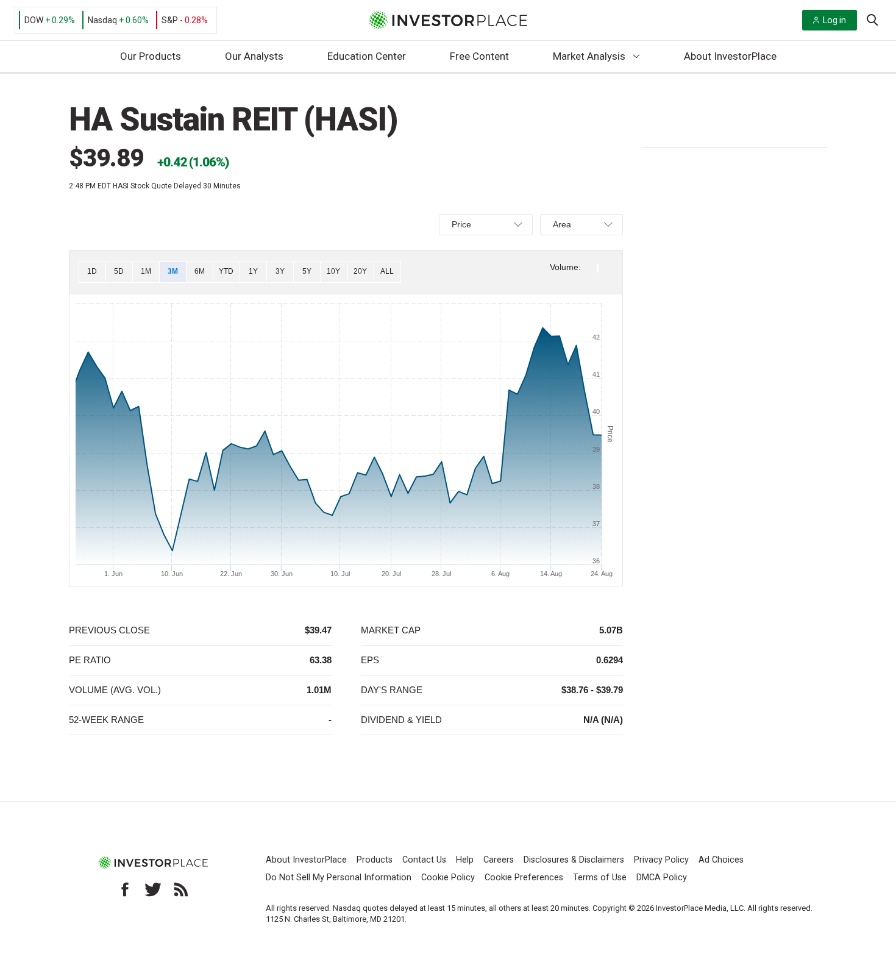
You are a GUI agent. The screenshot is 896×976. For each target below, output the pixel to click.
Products (375, 860)
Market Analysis (589, 56)
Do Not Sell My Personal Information (338, 877)
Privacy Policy (661, 860)
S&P (170, 20)
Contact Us (424, 860)
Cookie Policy (448, 877)
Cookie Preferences (524, 877)
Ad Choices (721, 860)
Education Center (366, 56)
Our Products (150, 56)
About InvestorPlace (730, 56)
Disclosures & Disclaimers (574, 860)
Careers (498, 860)
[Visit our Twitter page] (153, 889)
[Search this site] (872, 19)
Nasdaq (102, 20)
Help (465, 860)
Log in (834, 20)
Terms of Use (600, 877)
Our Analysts (254, 56)
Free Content (479, 56)
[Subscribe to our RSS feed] (181, 889)
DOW (33, 20)
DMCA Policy (661, 877)
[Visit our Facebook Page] (125, 889)
